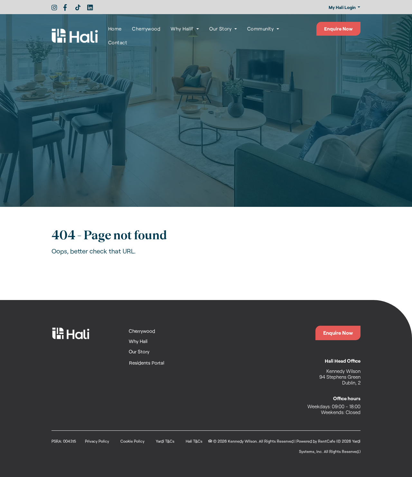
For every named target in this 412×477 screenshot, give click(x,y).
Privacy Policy (97, 441)
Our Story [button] (221, 28)
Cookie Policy (132, 441)
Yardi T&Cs (165, 441)
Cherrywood (148, 28)
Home (115, 28)
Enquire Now (338, 28)
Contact (117, 42)
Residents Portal (146, 362)
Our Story (139, 351)
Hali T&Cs (194, 441)
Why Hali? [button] (183, 28)
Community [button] (261, 28)
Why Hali (138, 341)
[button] (344, 7)
